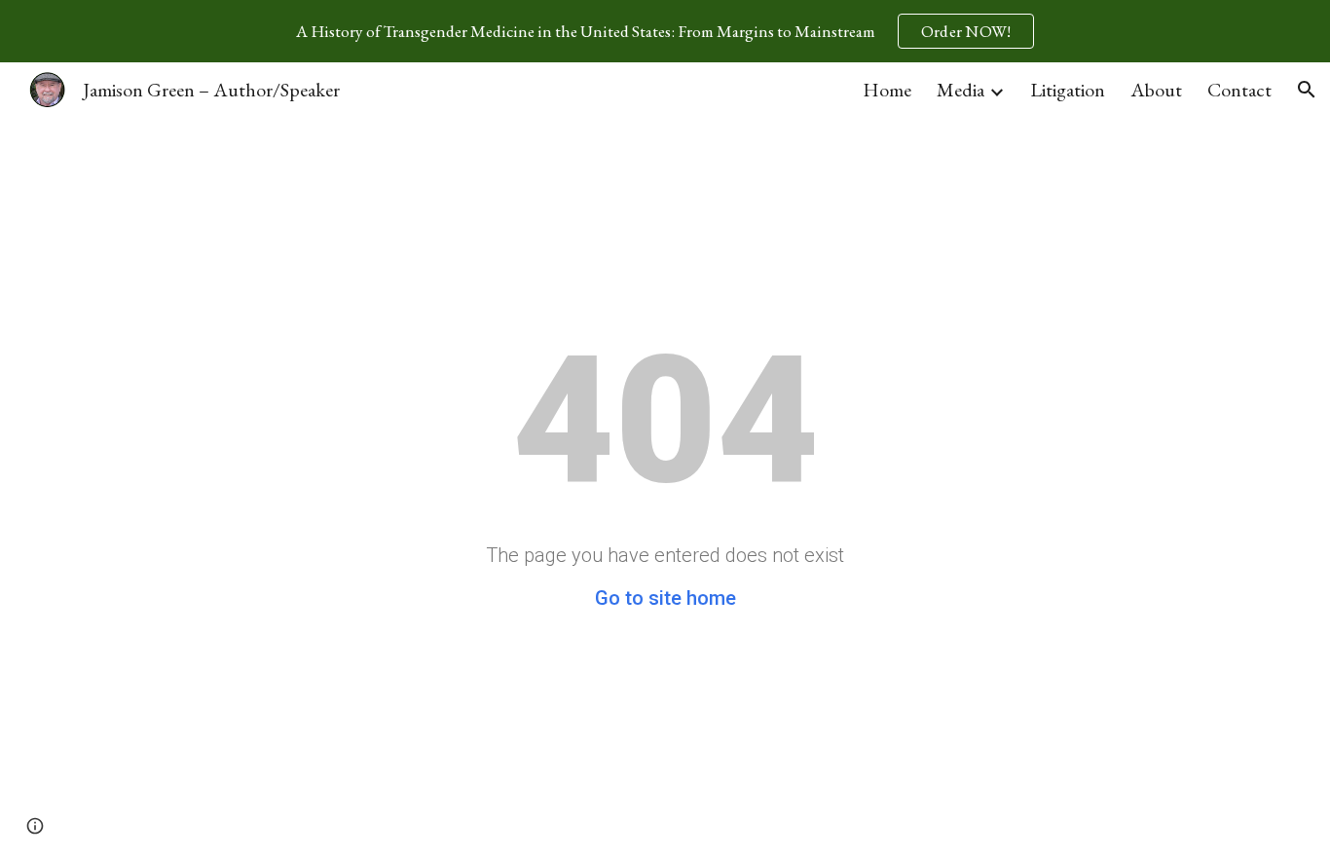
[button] (1306, 89)
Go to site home (665, 598)
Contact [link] (1239, 89)
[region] (665, 31)
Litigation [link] (1067, 89)
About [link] (1156, 89)
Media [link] (960, 89)
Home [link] (887, 89)
